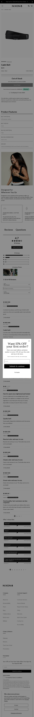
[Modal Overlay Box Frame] (17, 358)
